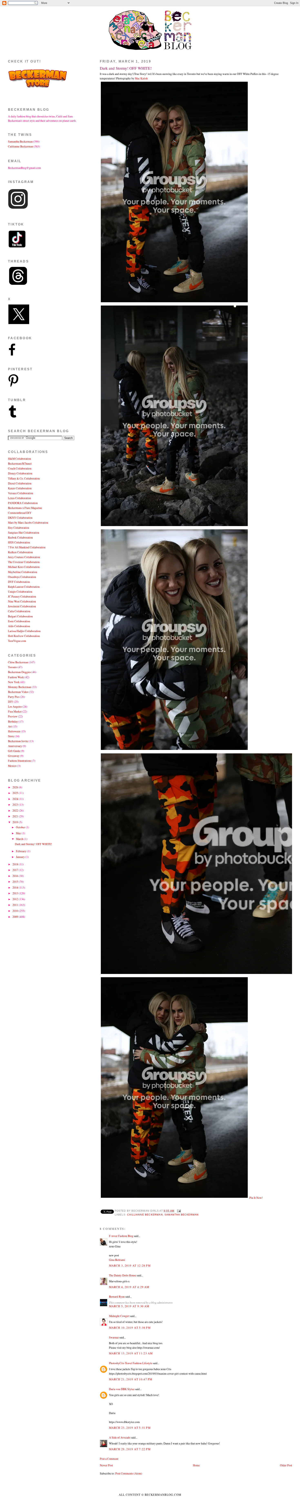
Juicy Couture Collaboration (24, 557)
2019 (15, 822)
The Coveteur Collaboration (24, 562)
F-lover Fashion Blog (121, 1236)
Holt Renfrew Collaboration (24, 636)
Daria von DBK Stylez (121, 1389)
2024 (15, 799)
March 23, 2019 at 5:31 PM (130, 1428)
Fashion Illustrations (19, 761)
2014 (15, 887)
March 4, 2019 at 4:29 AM (129, 1287)
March (20, 839)
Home (196, 1465)
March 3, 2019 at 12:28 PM (130, 1265)
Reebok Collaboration (20, 537)
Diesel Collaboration (19, 483)
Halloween (14, 731)
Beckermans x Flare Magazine (25, 508)
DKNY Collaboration (20, 518)
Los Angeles (15, 706)
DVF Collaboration (19, 582)
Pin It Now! (256, 1198)
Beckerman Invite (18, 741)
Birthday (13, 721)
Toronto (12, 667)
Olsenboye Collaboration (22, 577)
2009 (15, 917)
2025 (15, 793)
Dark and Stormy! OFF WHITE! (126, 68)
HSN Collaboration (19, 542)
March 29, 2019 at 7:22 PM (130, 1449)
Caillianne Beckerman (145, 1214)
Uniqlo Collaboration (20, 591)
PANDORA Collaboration (23, 503)
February (21, 851)
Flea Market (15, 711)
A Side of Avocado (119, 1437)
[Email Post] (178, 1210)
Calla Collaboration (19, 611)
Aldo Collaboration (19, 626)
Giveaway (13, 756)
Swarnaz (114, 1337)
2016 (15, 876)
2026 (15, 787)
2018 (15, 864)
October (21, 827)
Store (11, 736)
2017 (15, 870)
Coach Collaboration (19, 468)
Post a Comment (109, 1459)
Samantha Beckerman (181, 1214)
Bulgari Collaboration (20, 616)
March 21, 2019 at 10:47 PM (130, 1379)
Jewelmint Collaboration (22, 606)
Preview (12, 716)
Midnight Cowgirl (119, 1316)
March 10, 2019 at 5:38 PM (130, 1327)
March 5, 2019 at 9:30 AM (129, 1306)
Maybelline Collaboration (22, 572)
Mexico (12, 766)
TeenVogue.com (17, 641)
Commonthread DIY (19, 513)
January (20, 857)
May (19, 833)
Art (10, 726)
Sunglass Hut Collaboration (23, 532)
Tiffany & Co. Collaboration (24, 478)
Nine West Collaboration (22, 601)
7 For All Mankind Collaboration (27, 547)
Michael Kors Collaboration (24, 567)
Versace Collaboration (20, 493)
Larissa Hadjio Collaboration (24, 631)
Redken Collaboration (20, 552)
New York (14, 682)
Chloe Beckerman (18, 662)
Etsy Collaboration (18, 528)
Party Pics (13, 697)
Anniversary (15, 746)
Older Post (286, 1465)
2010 (15, 911)
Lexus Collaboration (19, 498)
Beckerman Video (18, 692)
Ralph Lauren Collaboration (24, 587)
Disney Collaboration (20, 473)
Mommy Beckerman (19, 687)
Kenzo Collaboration (20, 488)
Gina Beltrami (117, 1260)
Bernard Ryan (117, 1296)
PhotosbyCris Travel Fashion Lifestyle (130, 1363)
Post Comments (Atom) (128, 1473)
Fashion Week (16, 677)
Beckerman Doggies (19, 672)
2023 (15, 804)
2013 (15, 893)
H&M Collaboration (19, 459)
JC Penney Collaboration (22, 596)
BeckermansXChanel (20, 463)
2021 (15, 816)
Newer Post (106, 1465)
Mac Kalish (141, 78)
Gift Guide (14, 751)
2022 (15, 810)
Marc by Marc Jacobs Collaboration (28, 522)
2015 (15, 881)
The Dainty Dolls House (122, 1275)
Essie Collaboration (19, 621)
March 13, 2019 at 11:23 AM (131, 1353)
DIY (10, 702)
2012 (15, 899)
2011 (15, 905)
